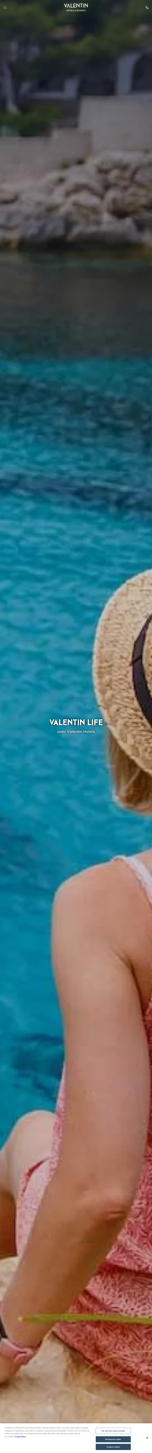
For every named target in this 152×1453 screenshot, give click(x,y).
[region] (76, 1438)
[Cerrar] (147, 1438)
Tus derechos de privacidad (113, 1431)
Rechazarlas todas (113, 1439)
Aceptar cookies (113, 1447)
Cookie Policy (20, 1436)
